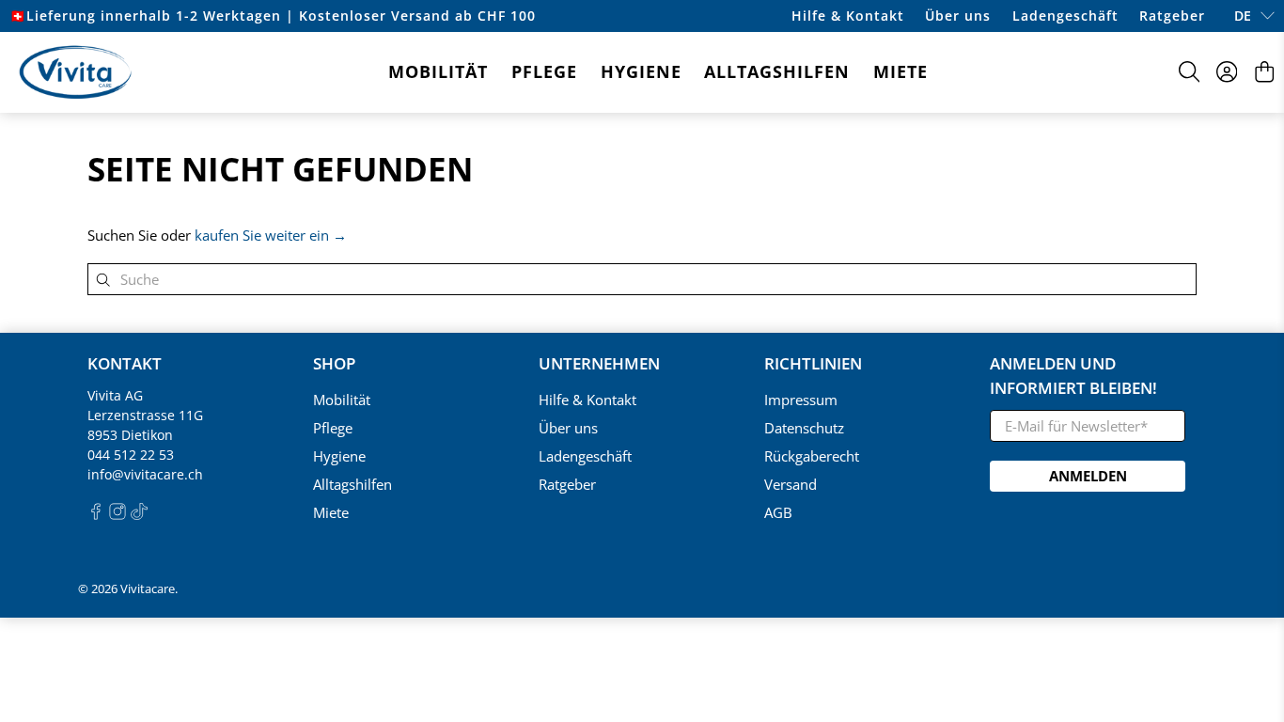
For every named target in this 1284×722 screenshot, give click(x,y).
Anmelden (1088, 475)
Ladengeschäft (1065, 15)
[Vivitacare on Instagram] (117, 515)
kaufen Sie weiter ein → (271, 235)
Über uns (958, 15)
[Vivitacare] (75, 72)
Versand (790, 484)
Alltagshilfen (777, 71)
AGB (778, 512)
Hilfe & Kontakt (847, 15)
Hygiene (641, 71)
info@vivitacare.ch (145, 474)
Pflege (544, 71)
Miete (900, 71)
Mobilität (438, 71)
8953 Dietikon (130, 435)
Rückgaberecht (811, 456)
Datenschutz (804, 427)
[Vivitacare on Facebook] (95, 515)
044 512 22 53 (130, 454)
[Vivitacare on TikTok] (139, 515)
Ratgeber (1172, 15)
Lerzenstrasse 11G (145, 415)
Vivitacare (147, 589)
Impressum (801, 399)
